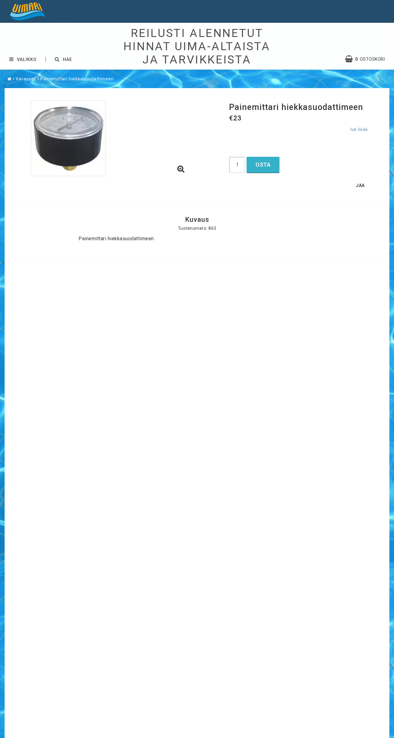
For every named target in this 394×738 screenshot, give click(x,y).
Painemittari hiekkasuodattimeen (77, 78)
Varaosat (26, 78)
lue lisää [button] (359, 129)
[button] (181, 169)
